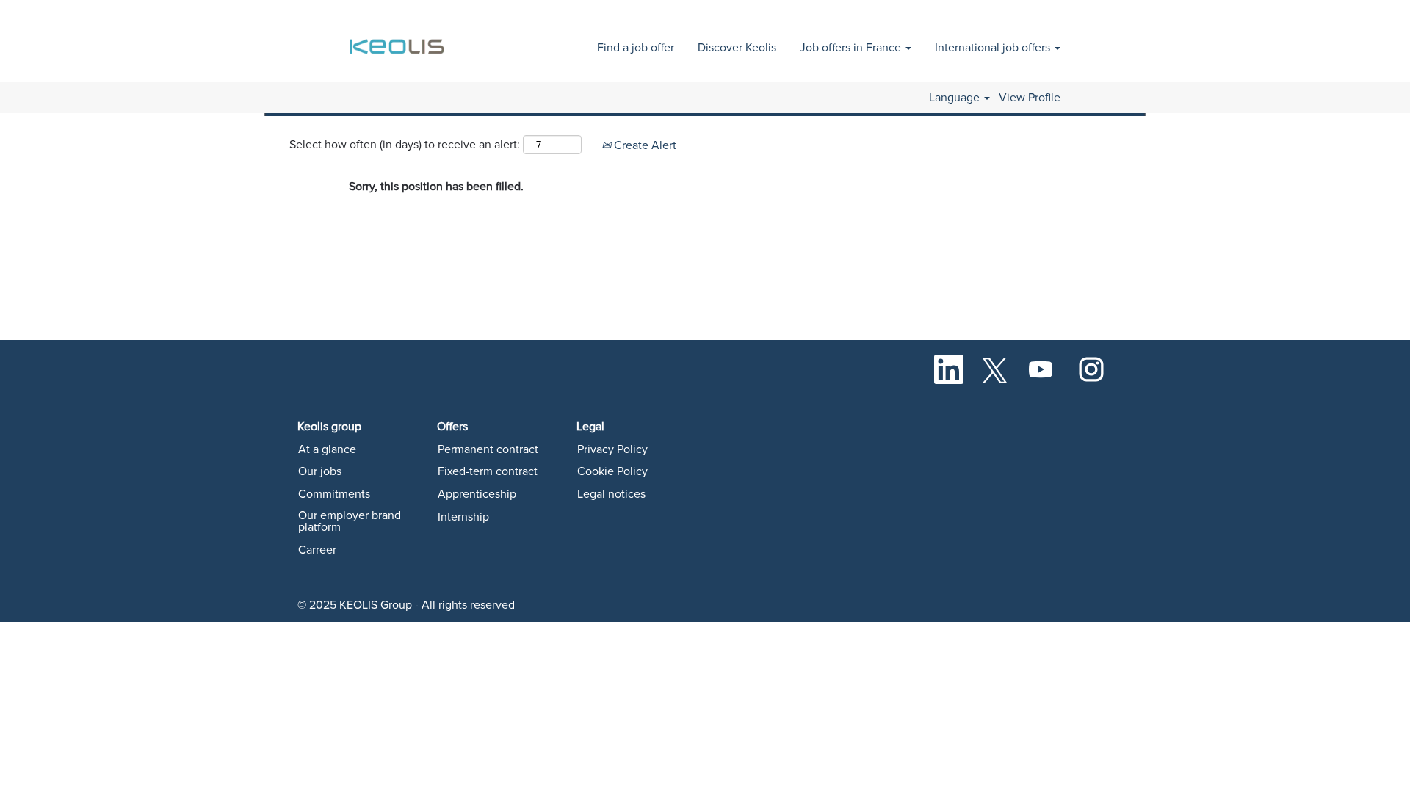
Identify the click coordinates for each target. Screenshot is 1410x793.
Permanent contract (488, 449)
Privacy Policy (612, 449)
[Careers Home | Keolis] (399, 38)
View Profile (1029, 97)
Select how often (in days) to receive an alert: (404, 144)
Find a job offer (635, 47)
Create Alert (643, 145)
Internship (463, 517)
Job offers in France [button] (852, 47)
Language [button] (956, 97)
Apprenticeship (477, 494)
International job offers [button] (994, 47)
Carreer (317, 550)
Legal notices (611, 494)
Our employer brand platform (349, 521)
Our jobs (319, 471)
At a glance (327, 449)
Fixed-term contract (488, 471)
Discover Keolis (737, 47)
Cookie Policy (612, 471)
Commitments (334, 494)
